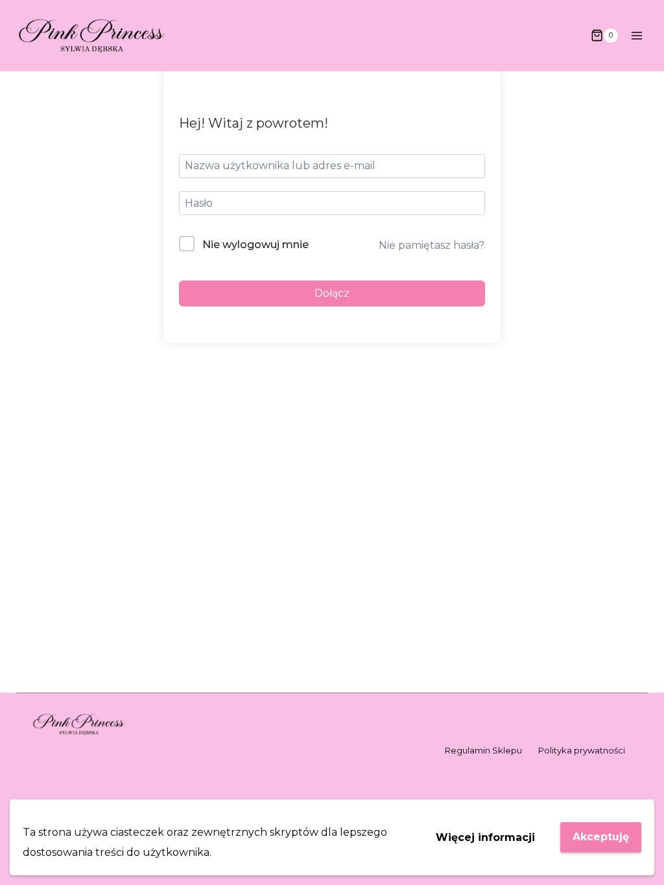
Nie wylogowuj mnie (255, 244)
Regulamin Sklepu (483, 750)
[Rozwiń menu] (636, 35)
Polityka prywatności (581, 750)
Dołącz (332, 293)
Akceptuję (601, 837)
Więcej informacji (485, 837)
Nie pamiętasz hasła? (431, 245)
